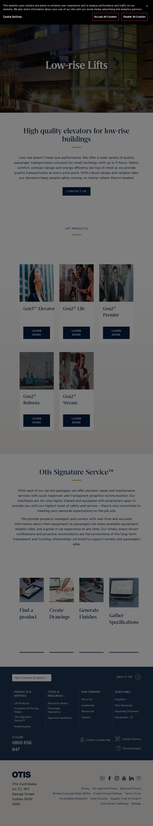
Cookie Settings (12, 16)
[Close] (147, 6)
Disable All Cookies (134, 16)
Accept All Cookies (105, 16)
